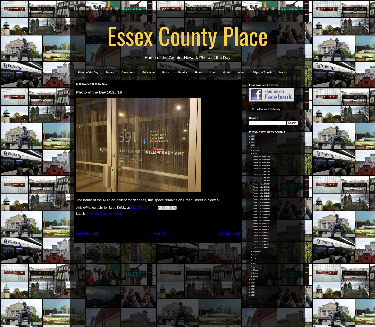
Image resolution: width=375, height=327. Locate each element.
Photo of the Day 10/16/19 (261, 202)
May (255, 264)
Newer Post (87, 233)
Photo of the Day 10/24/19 (261, 178)
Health (226, 72)
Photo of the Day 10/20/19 (261, 190)
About (241, 72)
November (257, 151)
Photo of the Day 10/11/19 (261, 217)
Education (148, 72)
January (256, 276)
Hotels (199, 72)
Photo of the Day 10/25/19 (261, 175)
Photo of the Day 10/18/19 (261, 196)
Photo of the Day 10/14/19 (261, 208)
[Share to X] (167, 208)
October (256, 154)
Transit (110, 72)
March (255, 270)
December (257, 148)
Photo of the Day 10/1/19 (261, 248)
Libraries (182, 72)
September (257, 252)
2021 (253, 139)
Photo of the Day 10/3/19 (261, 242)
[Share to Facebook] (171, 208)
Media (283, 72)
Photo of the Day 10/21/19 (261, 187)
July (254, 258)
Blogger (215, 316)
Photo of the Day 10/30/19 (261, 159)
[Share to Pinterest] (175, 208)
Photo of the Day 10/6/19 (261, 233)
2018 (253, 280)
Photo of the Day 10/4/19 (261, 239)
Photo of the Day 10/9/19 (261, 224)
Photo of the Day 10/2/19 (261, 245)
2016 (253, 286)
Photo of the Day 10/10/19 (261, 220)
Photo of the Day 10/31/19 (261, 157)
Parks (165, 72)
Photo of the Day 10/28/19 (261, 166)
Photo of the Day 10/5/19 (261, 236)
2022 (253, 136)
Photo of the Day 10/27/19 (261, 169)
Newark (92, 213)
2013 (253, 295)
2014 (253, 292)
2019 (253, 145)
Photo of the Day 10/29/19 (261, 163)
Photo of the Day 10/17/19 (261, 199)
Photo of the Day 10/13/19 (261, 211)
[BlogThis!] (163, 208)
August (255, 255)
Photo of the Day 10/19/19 (261, 193)
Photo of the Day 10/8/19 (261, 226)
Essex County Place (187, 35)
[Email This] (160, 208)
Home (159, 233)
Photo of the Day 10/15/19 (261, 205)
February (256, 273)
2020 (253, 142)
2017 (253, 283)
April (255, 267)
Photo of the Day (88, 72)
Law (212, 72)
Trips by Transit (262, 72)
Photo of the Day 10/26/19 (261, 172)
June (255, 261)
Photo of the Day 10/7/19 (261, 230)
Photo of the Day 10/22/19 (261, 184)
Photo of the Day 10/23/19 (261, 181)
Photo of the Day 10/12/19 (261, 214)
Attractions (128, 72)
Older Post (230, 233)
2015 (253, 289)
